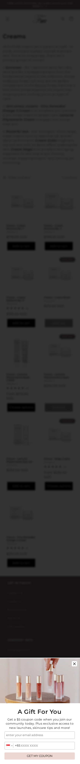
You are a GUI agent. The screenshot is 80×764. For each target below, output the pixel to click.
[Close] (74, 663)
